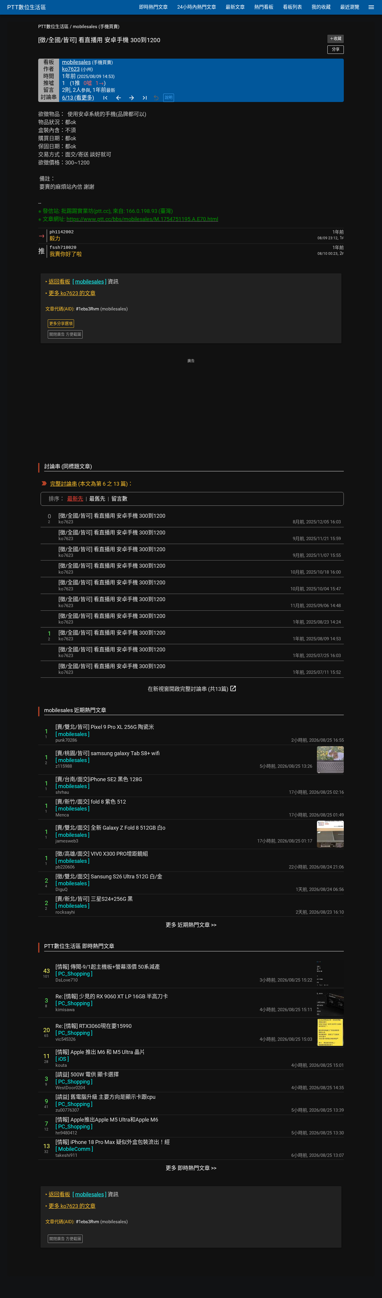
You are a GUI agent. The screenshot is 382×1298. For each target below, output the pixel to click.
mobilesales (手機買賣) (96, 26)
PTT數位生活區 (53, 26)
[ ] (73, 734)
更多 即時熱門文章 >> (191, 1168)
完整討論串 (63, 484)
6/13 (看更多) (78, 98)
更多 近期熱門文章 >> (191, 925)
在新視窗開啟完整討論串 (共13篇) (192, 688)
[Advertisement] (191, 407)
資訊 (81, 281)
